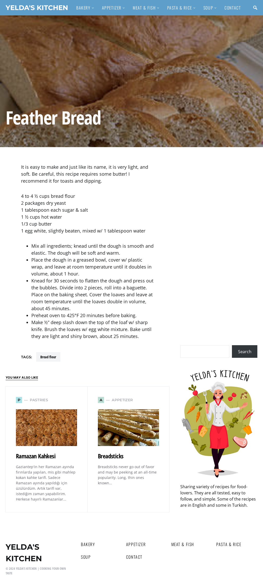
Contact (134, 557)
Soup (86, 557)
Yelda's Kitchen (37, 7)
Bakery (88, 544)
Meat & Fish (182, 544)
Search (244, 351)
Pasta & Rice (228, 544)
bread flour (48, 356)
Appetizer (136, 544)
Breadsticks (110, 456)
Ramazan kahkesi (35, 456)
